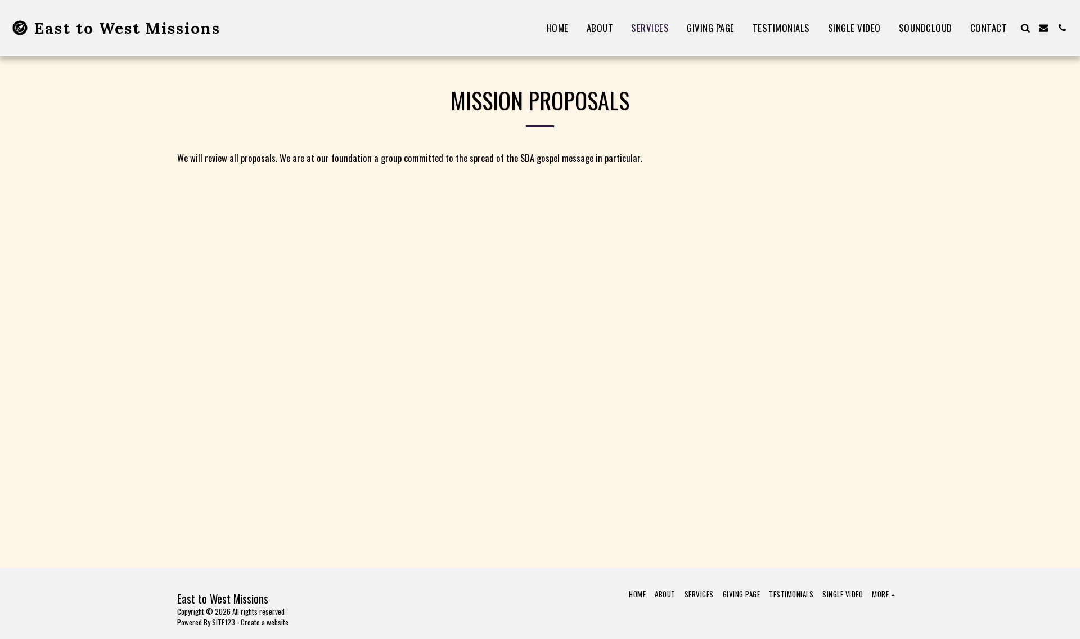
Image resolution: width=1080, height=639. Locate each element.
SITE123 (223, 622)
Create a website (265, 622)
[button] (1025, 28)
